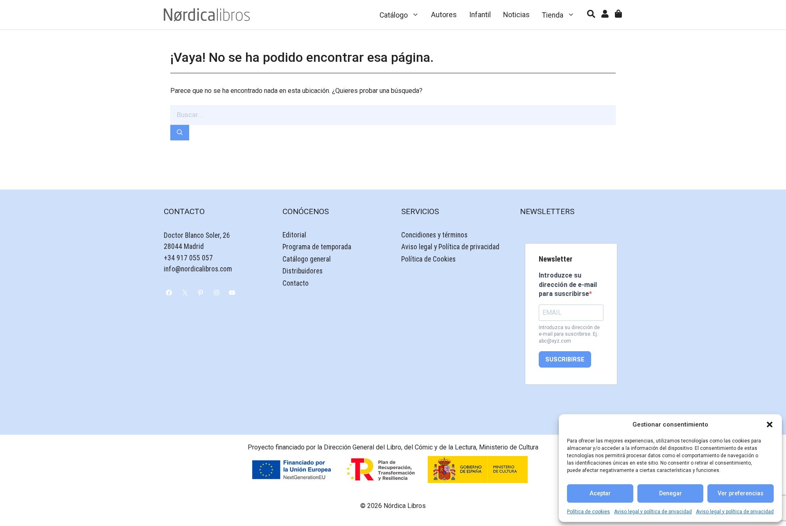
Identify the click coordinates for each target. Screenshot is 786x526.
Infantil (480, 15)
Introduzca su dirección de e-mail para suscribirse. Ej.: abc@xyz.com (569, 334)
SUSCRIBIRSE (565, 359)
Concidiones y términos (434, 235)
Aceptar (600, 493)
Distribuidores (302, 271)
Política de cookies (588, 512)
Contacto (295, 283)
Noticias (516, 15)
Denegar (670, 493)
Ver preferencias (740, 493)
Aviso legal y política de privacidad (653, 512)
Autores (444, 15)
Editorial (294, 235)
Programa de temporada (316, 247)
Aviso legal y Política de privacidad (450, 247)
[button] (770, 424)
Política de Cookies (428, 259)
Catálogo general (306, 259)
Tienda (552, 15)
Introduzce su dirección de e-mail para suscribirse (568, 284)
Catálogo (393, 15)
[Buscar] (179, 133)
